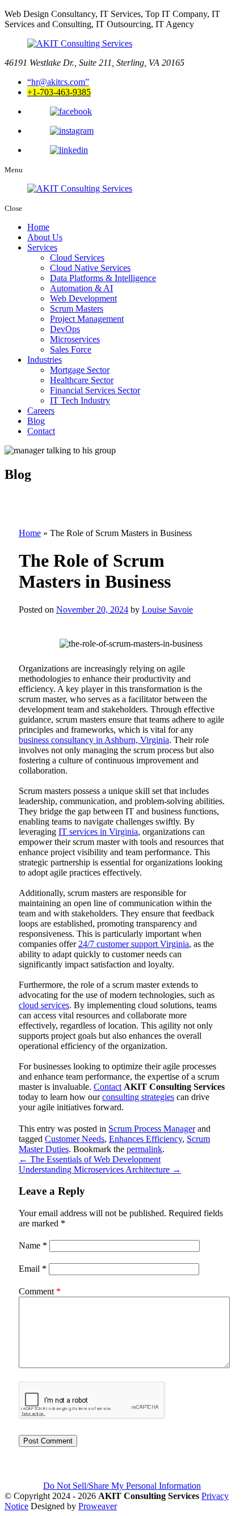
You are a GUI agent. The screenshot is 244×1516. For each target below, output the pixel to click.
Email (33, 1268)
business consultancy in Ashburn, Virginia (94, 740)
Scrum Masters (76, 308)
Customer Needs (74, 1139)
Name (33, 1245)
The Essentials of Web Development (90, 1159)
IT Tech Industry (80, 400)
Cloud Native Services (90, 268)
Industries (44, 359)
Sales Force (70, 349)
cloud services (44, 1005)
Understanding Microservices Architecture (100, 1169)
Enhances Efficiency (145, 1139)
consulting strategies (138, 1097)
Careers (40, 410)
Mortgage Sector (80, 370)
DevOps (65, 329)
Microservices (75, 339)
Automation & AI (81, 288)
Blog (36, 421)
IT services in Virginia (98, 831)
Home (38, 227)
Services (42, 247)
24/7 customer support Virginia (133, 944)
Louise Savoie (167, 609)
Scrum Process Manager (151, 1128)
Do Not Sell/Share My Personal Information (122, 1485)
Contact (41, 431)
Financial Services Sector (95, 390)
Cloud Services (77, 257)
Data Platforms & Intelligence (103, 278)
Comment (40, 1291)
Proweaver (97, 1506)
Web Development (83, 298)
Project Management (87, 319)
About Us (44, 237)
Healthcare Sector (81, 380)
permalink (144, 1149)
